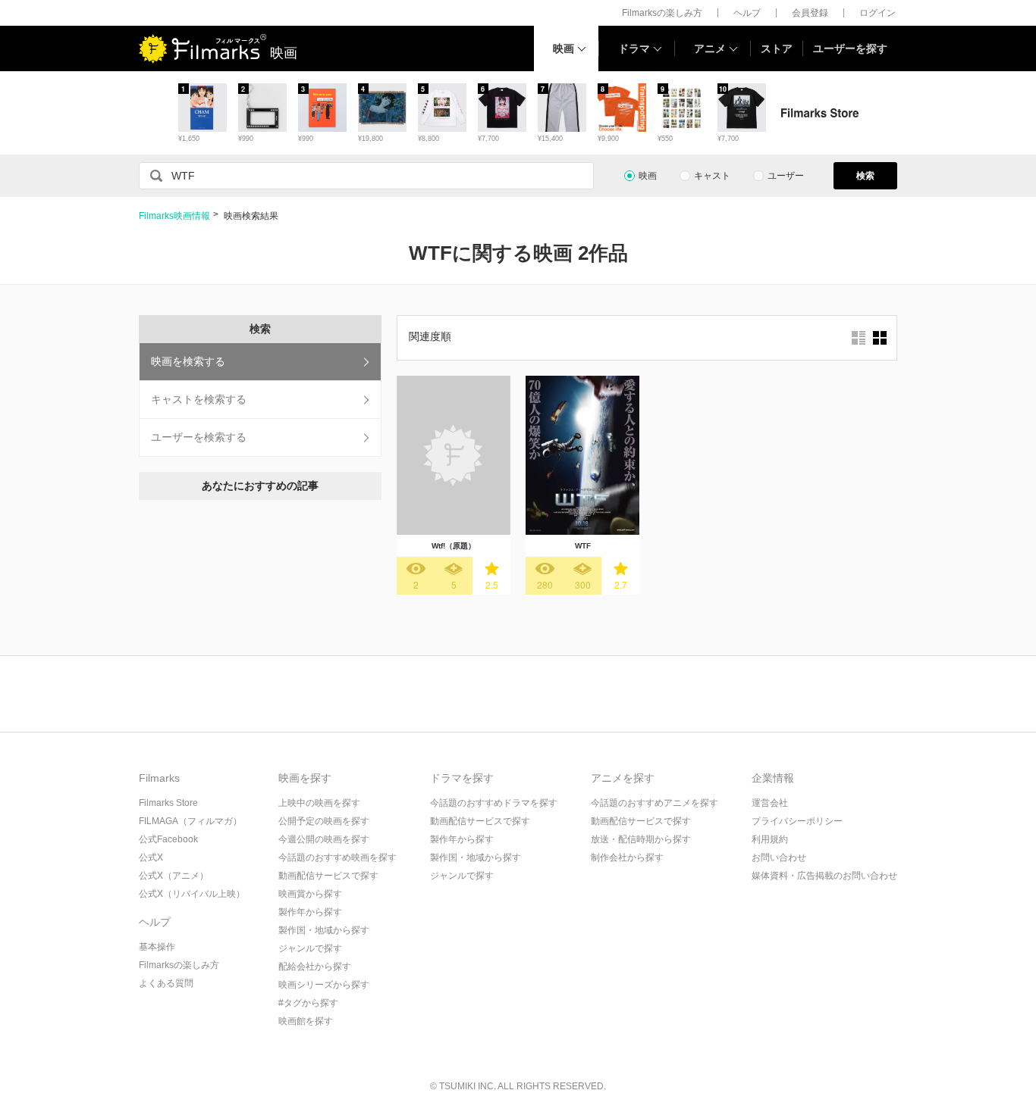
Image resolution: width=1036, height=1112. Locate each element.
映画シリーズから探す (323, 984)
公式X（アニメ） (174, 875)
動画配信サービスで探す (328, 875)
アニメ (710, 48)
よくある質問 (166, 983)
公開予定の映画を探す (323, 821)
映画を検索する (188, 361)
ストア (777, 48)
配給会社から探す (314, 966)
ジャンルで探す (310, 948)
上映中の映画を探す (319, 803)
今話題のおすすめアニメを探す (654, 803)
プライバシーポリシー (797, 821)
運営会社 (770, 803)
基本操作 (157, 947)
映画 (563, 48)
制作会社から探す (627, 857)
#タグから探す (308, 1003)
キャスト (712, 175)
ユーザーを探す (850, 48)
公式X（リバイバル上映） (192, 894)
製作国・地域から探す (323, 930)
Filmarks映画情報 (174, 216)
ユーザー (786, 175)
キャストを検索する (198, 399)
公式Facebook (168, 839)
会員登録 (810, 13)
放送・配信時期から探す (641, 839)
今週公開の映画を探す (323, 839)
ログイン (877, 13)
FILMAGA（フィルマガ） (190, 821)
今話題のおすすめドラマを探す (493, 803)
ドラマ (634, 48)
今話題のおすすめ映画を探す (337, 857)
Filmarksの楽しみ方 (662, 13)
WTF (583, 546)
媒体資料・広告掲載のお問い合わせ (824, 875)
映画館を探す (305, 1021)
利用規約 (770, 839)
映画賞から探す (310, 894)
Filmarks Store (168, 803)
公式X (151, 857)
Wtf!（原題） (454, 546)
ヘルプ (747, 13)
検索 (865, 175)
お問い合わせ (779, 857)
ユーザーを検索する (198, 437)
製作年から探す (310, 912)
